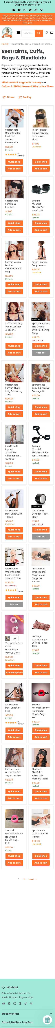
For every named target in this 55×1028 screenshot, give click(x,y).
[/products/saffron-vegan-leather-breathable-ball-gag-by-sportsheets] (14, 250)
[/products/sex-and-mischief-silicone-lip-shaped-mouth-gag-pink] (14, 818)
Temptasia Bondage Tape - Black (41, 514)
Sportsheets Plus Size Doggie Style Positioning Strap (41, 328)
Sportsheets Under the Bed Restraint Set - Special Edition (13, 573)
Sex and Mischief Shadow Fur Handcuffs (38, 205)
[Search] (39, 33)
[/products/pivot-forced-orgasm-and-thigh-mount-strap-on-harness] (40, 556)
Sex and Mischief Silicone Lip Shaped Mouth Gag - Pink (14, 837)
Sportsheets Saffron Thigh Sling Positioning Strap (13, 389)
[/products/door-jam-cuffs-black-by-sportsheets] (14, 498)
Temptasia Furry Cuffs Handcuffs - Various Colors (14, 648)
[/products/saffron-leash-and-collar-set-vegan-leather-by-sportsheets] (14, 757)
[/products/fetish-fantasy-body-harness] (40, 250)
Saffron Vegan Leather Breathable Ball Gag (13, 266)
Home (5, 44)
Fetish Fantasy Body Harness (39, 263)
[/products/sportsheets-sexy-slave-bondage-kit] (40, 373)
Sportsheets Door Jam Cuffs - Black (13, 514)
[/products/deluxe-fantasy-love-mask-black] (40, 118)
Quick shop (14, 161)
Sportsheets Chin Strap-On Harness (40, 833)
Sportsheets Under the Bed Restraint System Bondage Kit (12, 136)
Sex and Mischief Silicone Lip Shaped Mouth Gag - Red (41, 711)
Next (32, 879)
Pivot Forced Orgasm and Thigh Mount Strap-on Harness (39, 575)
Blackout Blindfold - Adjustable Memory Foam (40, 774)
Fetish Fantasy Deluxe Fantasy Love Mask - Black (40, 134)
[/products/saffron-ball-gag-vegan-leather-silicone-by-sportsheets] (14, 311)
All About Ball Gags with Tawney (21, 82)
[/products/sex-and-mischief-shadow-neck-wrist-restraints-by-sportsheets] (40, 434)
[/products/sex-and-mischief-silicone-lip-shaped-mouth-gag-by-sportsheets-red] (40, 692)
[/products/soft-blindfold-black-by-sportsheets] (14, 189)
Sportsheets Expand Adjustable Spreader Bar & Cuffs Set (13, 452)
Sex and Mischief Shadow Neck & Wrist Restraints (40, 451)
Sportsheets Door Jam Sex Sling (12, 708)
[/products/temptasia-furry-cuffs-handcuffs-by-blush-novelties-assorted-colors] (14, 624)
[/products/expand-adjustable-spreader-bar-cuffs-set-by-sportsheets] (14, 434)
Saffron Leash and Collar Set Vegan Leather (13, 772)
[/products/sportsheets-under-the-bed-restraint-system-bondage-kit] (14, 118)
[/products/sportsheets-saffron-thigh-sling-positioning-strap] (14, 373)
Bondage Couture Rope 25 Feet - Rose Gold (39, 641)
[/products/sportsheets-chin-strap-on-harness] (40, 818)
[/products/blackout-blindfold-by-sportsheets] (40, 757)
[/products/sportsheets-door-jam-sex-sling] (14, 692)
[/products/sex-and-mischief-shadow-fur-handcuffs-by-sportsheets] (40, 189)
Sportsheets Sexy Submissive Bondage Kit (41, 388)
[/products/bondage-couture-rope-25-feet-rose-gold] (40, 624)
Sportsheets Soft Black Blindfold (11, 204)
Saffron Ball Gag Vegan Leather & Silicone (13, 326)
